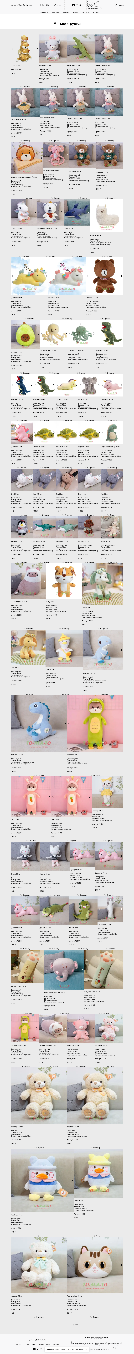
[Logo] (21, 5)
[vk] (73, 5)
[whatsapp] (77, 5)
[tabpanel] (67, 680)
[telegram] (80, 5)
